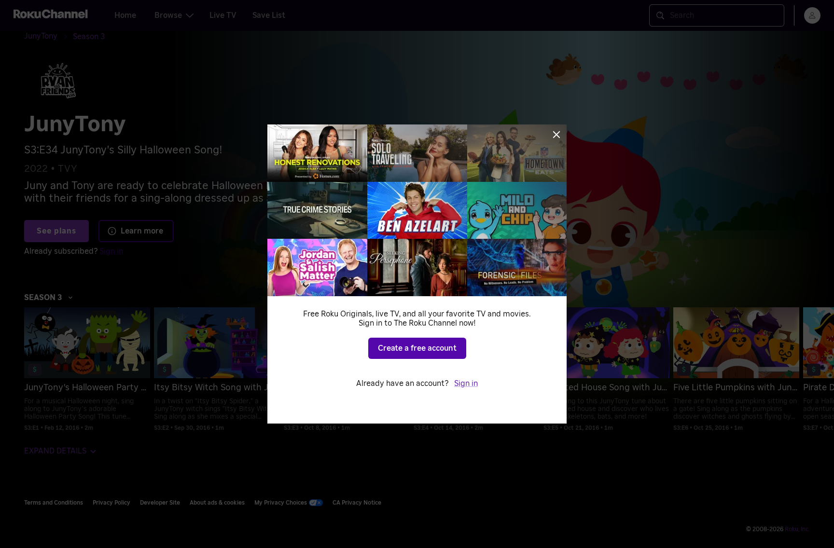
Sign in (466, 383)
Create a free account (417, 348)
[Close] (556, 134)
